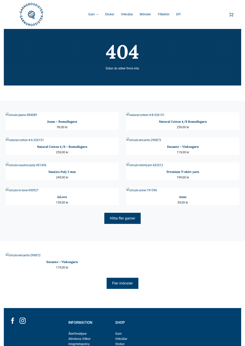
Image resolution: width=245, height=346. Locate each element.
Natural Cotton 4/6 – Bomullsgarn (62, 147)
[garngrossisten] (31, 4)
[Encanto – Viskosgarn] (143, 140)
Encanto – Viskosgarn (183, 147)
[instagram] (23, 321)
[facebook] (13, 321)
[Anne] (141, 190)
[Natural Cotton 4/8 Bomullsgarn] (145, 115)
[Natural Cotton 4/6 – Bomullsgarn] (25, 140)
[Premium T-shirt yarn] (144, 165)
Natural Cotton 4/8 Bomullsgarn (183, 121)
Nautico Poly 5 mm (62, 172)
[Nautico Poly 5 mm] (26, 165)
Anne (183, 197)
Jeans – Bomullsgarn (62, 121)
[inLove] (22, 190)
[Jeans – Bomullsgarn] (21, 115)
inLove (62, 197)
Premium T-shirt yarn (183, 172)
